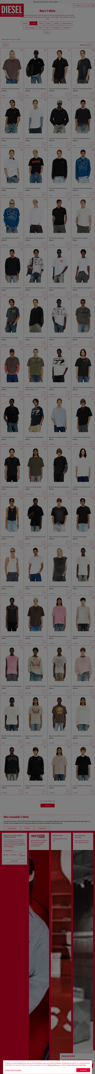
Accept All (83, 1070)
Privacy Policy (71, 1065)
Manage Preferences (54, 1065)
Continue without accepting (13, 1070)
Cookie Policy (82, 1065)
